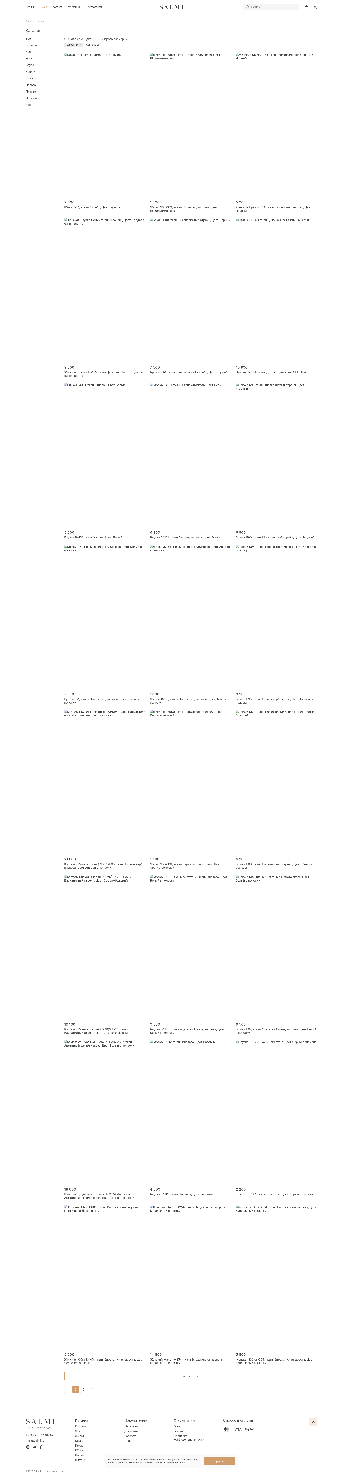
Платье (31, 91)
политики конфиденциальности (170, 1462)
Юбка (29, 78)
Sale (44, 6)
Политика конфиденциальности (189, 1437)
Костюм (31, 45)
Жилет (30, 58)
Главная (30, 21)
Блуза (30, 65)
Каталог (57, 6)
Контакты (180, 1431)
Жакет (30, 52)
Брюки (30, 71)
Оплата (129, 1441)
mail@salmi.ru (35, 1440)
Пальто (31, 85)
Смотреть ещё (190, 1376)
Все (28, 38)
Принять (219, 1461)
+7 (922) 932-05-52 (40, 1435)
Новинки (31, 6)
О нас (178, 1426)
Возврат (130, 1436)
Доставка (131, 1431)
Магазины (74, 6)
